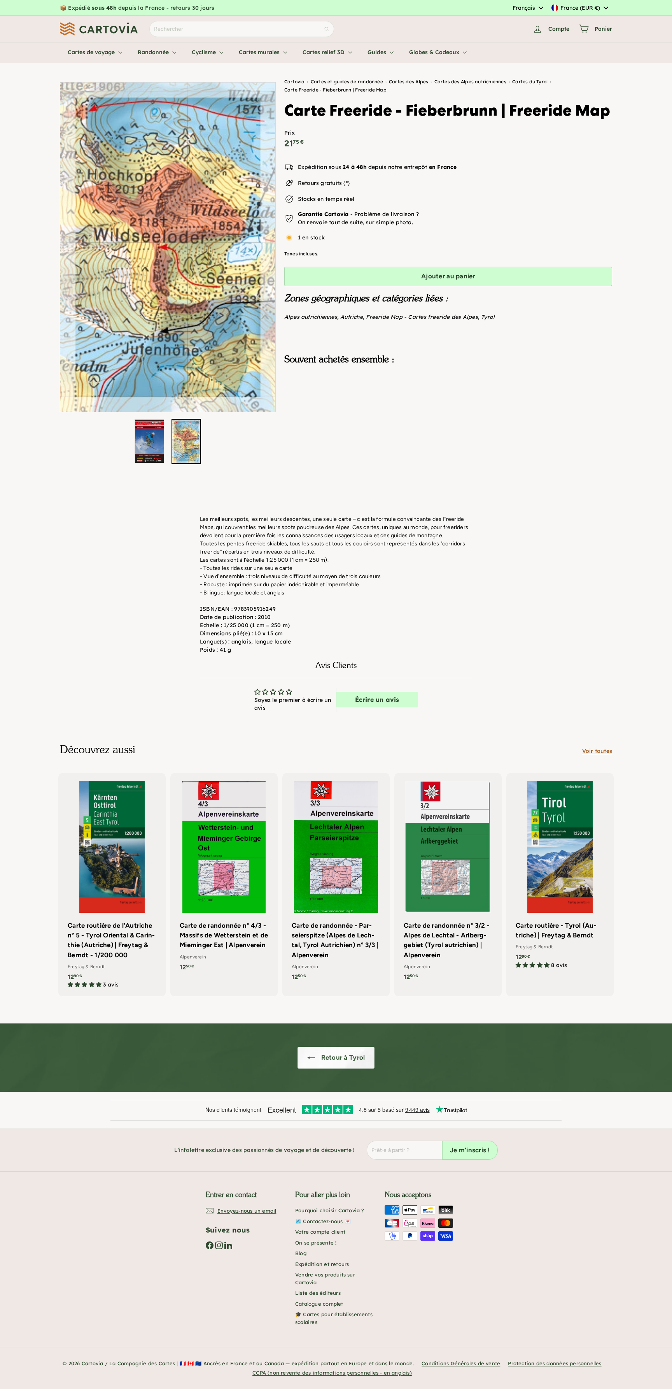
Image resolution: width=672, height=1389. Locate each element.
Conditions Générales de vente (461, 1363)
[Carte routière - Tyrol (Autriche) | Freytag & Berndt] (560, 875)
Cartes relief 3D (324, 52)
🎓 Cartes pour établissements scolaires (334, 1318)
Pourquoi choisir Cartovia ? (329, 1210)
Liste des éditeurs (318, 1293)
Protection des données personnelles (554, 1363)
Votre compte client (320, 1232)
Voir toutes (597, 750)
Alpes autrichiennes (310, 316)
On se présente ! (315, 1243)
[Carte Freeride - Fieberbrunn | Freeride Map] (448, 409)
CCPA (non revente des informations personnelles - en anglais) (332, 1373)
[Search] (326, 29)
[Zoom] (167, 247)
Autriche (351, 316)
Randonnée (154, 52)
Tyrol (488, 316)
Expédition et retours (322, 1264)
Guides (378, 52)
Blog (300, 1253)
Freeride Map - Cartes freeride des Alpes (422, 316)
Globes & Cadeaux (435, 52)
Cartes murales (260, 52)
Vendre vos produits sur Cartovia (325, 1278)
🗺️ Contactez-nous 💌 (323, 1221)
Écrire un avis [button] (377, 699)
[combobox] (527, 8)
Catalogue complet (319, 1304)
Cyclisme (204, 52)
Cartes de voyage (92, 52)
